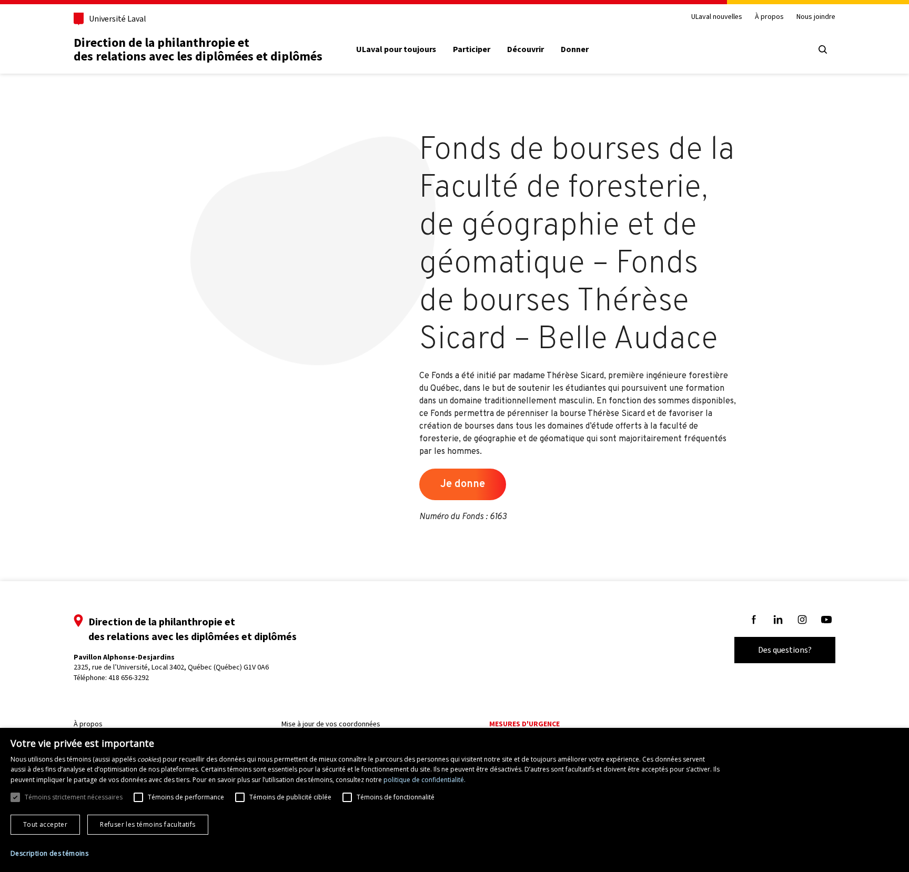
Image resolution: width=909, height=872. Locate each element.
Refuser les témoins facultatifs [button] (147, 824)
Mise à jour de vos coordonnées (330, 724)
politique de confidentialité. (424, 779)
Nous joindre (815, 17)
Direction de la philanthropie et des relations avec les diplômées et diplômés (198, 49)
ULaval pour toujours (396, 49)
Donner (575, 49)
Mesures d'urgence (524, 724)
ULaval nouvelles (716, 17)
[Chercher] (822, 49)
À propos (769, 17)
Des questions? (785, 649)
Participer (471, 49)
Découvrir (525, 49)
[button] (49, 853)
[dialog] (454, 800)
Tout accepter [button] (45, 824)
